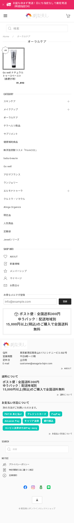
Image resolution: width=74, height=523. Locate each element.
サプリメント (11, 134)
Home (6, 36)
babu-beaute (11, 158)
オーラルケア (11, 117)
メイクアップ (11, 109)
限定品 (7, 215)
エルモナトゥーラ (13, 190)
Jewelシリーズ (11, 239)
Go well (8, 166)
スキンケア (10, 101)
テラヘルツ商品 (12, 125)
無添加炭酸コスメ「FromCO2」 (21, 150)
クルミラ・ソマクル (14, 199)
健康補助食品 (11, 142)
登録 (65, 301)
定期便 (7, 231)
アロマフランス (12, 174)
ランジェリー (11, 182)
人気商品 (8, 223)
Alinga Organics (12, 207)
